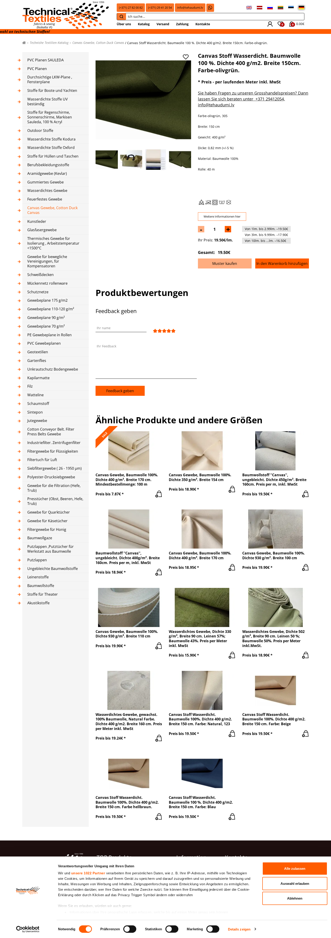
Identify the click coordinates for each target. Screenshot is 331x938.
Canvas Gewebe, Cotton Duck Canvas (98, 42)
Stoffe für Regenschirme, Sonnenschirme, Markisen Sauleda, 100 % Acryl (49, 117)
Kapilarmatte (38, 378)
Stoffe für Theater (42, 594)
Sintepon (35, 412)
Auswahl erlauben (294, 883)
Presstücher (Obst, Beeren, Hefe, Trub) (55, 501)
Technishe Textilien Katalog (49, 42)
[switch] (129, 929)
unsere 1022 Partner (88, 873)
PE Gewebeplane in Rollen (49, 335)
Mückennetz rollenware (47, 283)
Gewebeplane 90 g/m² (46, 317)
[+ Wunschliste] (185, 57)
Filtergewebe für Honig (46, 529)
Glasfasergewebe (42, 230)
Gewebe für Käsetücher (47, 521)
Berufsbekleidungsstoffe (48, 165)
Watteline (35, 395)
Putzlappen (37, 560)
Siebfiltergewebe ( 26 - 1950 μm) (54, 468)
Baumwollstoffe (40, 585)
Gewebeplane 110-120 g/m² (50, 309)
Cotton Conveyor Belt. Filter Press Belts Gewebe (50, 431)
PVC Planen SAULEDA (45, 60)
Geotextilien (37, 352)
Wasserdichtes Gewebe (47, 190)
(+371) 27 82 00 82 (131, 7)
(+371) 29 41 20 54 (160, 7)
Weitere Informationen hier (222, 216)
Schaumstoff (38, 403)
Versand (163, 24)
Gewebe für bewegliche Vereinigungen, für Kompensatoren (47, 261)
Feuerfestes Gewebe (44, 199)
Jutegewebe (37, 420)
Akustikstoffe (38, 603)
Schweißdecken (40, 274)
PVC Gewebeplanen (44, 343)
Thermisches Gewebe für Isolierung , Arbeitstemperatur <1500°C (53, 243)
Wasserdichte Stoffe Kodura (51, 139)
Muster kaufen (224, 263)
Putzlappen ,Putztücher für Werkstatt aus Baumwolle (50, 549)
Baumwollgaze (39, 538)
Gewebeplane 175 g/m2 (47, 300)
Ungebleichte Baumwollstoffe (52, 568)
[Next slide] (190, 159)
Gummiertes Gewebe (45, 182)
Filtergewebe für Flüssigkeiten (52, 451)
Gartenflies (36, 360)
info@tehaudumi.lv (190, 7)
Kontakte (202, 24)
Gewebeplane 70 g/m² (46, 326)
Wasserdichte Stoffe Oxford (51, 147)
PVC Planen (37, 68)
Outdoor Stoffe (40, 130)
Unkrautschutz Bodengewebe (52, 369)
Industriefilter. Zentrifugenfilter (54, 442)
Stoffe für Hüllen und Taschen (52, 156)
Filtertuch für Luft (42, 459)
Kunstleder (36, 221)
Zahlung (182, 24)
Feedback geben (120, 390)
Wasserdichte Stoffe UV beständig (47, 101)
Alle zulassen (294, 868)
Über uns (124, 24)
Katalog (144, 24)
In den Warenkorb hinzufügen (282, 263)
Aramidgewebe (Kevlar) (47, 173)
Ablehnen (294, 898)
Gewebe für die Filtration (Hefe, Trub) (54, 488)
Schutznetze (37, 292)
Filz (30, 386)
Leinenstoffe (38, 577)
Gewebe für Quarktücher (48, 512)
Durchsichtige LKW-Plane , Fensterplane (49, 79)
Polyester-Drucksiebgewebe (51, 477)
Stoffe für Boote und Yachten (52, 90)
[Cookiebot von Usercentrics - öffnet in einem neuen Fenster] (28, 929)
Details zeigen (239, 929)
